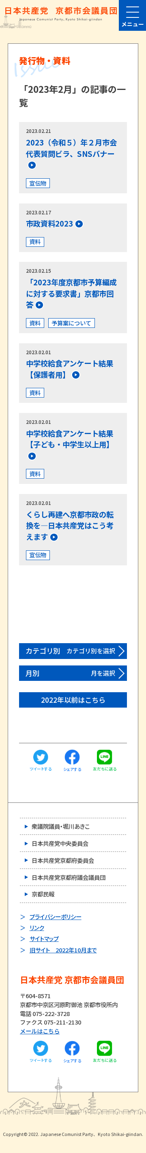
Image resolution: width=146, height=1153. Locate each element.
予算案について (71, 323)
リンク (37, 927)
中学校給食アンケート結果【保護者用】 (69, 369)
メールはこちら (40, 1031)
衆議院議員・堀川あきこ (61, 826)
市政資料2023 (49, 223)
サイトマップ (44, 938)
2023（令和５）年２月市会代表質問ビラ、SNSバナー (71, 148)
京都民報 (43, 894)
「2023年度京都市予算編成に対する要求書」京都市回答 (71, 293)
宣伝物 (37, 183)
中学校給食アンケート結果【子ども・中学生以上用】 (70, 439)
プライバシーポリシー (56, 916)
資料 (35, 241)
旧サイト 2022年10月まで (63, 950)
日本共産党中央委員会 (60, 843)
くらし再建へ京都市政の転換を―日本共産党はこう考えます (70, 525)
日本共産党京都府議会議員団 (68, 877)
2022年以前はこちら (73, 700)
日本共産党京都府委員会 (63, 860)
